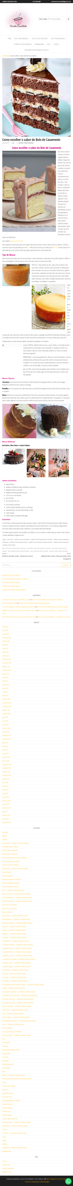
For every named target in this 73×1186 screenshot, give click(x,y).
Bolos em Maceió (7, 912)
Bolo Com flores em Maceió (10, 850)
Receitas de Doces (7, 1104)
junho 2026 (5, 626)
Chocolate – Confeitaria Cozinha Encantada (14, 973)
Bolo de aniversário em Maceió (11, 861)
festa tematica (6, 1042)
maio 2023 (5, 648)
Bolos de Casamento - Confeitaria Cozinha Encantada (55, 539)
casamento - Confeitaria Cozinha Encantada (32, 542)
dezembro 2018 (6, 764)
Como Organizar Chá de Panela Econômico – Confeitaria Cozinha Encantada (23, 984)
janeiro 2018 (5, 804)
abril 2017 (5, 811)
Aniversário (5, 832)
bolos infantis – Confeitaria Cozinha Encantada (15, 915)
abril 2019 (5, 750)
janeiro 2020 (5, 732)
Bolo (28, 247)
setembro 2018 (6, 775)
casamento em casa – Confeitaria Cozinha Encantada (16, 948)
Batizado (4, 839)
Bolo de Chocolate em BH (9, 603)
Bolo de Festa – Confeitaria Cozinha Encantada (15, 868)
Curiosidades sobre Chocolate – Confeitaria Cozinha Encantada (19, 995)
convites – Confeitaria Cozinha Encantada (13, 988)
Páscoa (4, 1082)
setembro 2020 (6, 713)
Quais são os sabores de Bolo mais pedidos (58, 551)
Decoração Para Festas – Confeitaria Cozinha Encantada (17, 999)
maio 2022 (5, 677)
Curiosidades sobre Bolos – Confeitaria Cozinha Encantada (18, 992)
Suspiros (4, 1129)
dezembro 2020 (6, 703)
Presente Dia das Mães (8, 1086)
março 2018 (5, 797)
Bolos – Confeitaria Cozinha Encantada (13, 890)
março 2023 (5, 652)
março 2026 (5, 634)
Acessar (4, 1161)
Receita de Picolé (7, 1097)
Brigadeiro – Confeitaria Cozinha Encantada (14, 934)
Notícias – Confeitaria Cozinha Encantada (13, 1075)
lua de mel (5, 1057)
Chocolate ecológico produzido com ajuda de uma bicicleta (18, 607)
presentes (5, 1089)
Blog (48, 44)
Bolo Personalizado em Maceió (11, 883)
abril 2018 (5, 793)
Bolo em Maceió (6, 872)
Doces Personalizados (58, 38)
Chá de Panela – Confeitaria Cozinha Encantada (15, 970)
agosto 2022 (5, 674)
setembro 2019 (6, 739)
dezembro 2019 (6, 735)
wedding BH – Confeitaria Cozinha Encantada (14, 1147)
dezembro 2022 (6, 659)
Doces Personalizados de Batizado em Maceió (15, 579)
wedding (4, 1144)
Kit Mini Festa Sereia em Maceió (11, 575)
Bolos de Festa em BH (17, 241)
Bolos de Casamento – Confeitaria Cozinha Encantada (17, 901)
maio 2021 (5, 692)
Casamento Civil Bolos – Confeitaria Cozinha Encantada (17, 944)
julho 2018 (5, 782)
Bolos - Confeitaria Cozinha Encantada (35, 539)
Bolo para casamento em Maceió (11, 879)
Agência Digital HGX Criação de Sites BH (57, 1179)
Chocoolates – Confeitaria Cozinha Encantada (14, 981)
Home (9, 38)
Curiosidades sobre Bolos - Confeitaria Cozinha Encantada (53, 542)
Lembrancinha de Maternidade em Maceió (14, 590)
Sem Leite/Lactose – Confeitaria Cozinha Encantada (16, 1122)
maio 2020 (5, 721)
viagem (4, 1140)
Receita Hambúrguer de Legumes (11, 1100)
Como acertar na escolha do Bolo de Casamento (15, 548)
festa (3, 1039)
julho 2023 (5, 645)
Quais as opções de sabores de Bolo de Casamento (18, 551)
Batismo (4, 836)
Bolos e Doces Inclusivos (40, 38)
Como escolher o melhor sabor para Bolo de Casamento (39, 548)
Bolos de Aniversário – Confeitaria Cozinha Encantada (17, 897)
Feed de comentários (8, 1168)
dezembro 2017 (6, 808)
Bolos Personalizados (21, 38)
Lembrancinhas (39, 44)
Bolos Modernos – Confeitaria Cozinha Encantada (16, 919)
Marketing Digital (44, 1182)
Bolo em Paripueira (7, 876)
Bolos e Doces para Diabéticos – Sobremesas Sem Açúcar (54, 617)
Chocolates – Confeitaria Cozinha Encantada (14, 977)
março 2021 (5, 695)
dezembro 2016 (6, 822)
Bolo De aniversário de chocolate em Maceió (14, 857)
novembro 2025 (6, 637)
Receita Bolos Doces (8, 1093)
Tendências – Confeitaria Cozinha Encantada (14, 1133)
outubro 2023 (6, 641)
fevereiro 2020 (6, 728)
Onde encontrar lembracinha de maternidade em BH (16, 1079)
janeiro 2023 (5, 656)
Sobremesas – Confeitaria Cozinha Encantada (15, 1126)
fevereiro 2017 (6, 815)
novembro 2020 (6, 706)
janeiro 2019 (5, 761)
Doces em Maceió (7, 1028)
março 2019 (5, 753)
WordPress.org (6, 1172)
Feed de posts (6, 1165)
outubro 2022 (6, 666)
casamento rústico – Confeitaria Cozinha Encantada (16, 963)
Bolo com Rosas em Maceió (10, 854)
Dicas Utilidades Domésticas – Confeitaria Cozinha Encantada (19, 1021)
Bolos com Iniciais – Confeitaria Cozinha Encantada (16, 894)
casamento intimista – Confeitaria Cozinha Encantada (16, 952)
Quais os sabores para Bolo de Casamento (39, 551)
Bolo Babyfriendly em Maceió (10, 847)
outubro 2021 (6, 684)
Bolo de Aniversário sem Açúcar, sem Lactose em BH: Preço (18, 617)
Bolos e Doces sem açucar (9, 908)
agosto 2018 (5, 779)
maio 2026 (5, 630)
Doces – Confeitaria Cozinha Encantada (13, 1024)
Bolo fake (55, 247)
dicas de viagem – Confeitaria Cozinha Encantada (15, 1017)
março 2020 (5, 724)
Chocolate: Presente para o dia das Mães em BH (15, 599)
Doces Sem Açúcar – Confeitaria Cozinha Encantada (16, 1035)
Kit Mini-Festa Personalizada (22, 44)
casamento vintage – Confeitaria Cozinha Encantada (16, 966)
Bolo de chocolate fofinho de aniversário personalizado (47, 599)
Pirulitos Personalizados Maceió (11, 586)
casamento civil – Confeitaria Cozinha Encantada (15, 941)
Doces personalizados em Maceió (11, 1031)
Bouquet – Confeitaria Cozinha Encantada (13, 930)
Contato (56, 44)
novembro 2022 (6, 663)
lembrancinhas (6, 1053)
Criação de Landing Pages (32, 1182)
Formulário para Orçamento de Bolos (36, 50)
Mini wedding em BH (8, 1064)
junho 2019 (5, 746)
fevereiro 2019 (6, 757)
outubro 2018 (6, 771)
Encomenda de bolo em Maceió (11, 582)
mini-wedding (6, 1068)
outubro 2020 (6, 710)
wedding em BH (6, 1151)
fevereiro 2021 (6, 699)
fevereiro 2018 (6, 801)
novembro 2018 (6, 768)
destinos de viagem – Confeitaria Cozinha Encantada (16, 1006)
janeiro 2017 (5, 819)
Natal (3, 1071)
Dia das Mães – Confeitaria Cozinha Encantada (15, 1010)
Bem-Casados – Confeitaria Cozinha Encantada (15, 843)
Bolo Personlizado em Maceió (10, 886)
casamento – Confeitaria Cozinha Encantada (14, 937)
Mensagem (5, 1060)
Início (3, 56)
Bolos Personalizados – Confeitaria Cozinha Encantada (17, 923)
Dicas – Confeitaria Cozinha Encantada (12, 1013)
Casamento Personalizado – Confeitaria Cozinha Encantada (18, 959)
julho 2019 (5, 743)
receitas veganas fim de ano (10, 1118)
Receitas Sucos (6, 1111)
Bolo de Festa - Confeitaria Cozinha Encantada (17, 539)
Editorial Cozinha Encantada (26, 143)
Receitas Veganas (7, 1115)
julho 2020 (5, 717)
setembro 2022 (6, 670)
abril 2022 (5, 681)
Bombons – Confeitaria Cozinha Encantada (14, 926)
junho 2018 (5, 786)
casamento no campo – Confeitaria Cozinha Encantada (17, 955)
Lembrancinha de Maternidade (10, 1050)
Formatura (5, 1046)
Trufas (4, 1137)
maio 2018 (5, 790)
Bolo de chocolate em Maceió (10, 865)
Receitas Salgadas (7, 1108)
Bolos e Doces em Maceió (9, 905)
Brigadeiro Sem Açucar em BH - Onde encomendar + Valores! (19, 610)
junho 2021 (5, 688)
